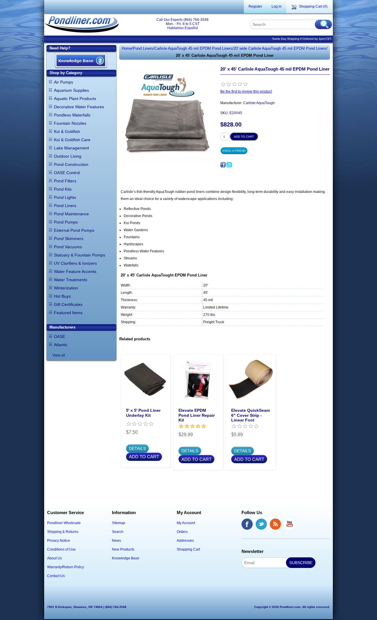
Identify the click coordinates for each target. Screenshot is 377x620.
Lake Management (71, 148)
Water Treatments (70, 279)
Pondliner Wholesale (64, 523)
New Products (123, 549)
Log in (277, 6)
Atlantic (60, 344)
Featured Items (68, 312)
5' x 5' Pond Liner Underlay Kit (143, 413)
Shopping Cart (188, 549)
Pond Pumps (66, 222)
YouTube (289, 524)
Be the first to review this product (246, 91)
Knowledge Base (125, 558)
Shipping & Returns (62, 532)
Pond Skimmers (68, 238)
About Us (54, 558)
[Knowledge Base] (81, 61)
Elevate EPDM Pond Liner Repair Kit (196, 415)
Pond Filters (65, 181)
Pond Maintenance (71, 213)
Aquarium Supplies (71, 90)
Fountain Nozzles (70, 123)
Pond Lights (65, 197)
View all (58, 355)
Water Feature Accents (75, 271)
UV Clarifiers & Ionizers (75, 263)
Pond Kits (63, 189)
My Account (186, 523)
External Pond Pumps (74, 230)
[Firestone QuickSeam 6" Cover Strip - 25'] (250, 379)
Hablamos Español (182, 28)
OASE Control (67, 172)
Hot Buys (62, 296)
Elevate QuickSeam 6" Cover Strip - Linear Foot (250, 415)
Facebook (247, 524)
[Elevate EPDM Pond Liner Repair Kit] (198, 379)
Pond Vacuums (68, 246)
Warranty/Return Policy (65, 567)
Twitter (261, 524)
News (116, 541)
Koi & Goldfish (67, 131)
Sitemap (118, 523)
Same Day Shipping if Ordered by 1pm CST (301, 38)
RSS (275, 524)
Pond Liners (65, 205)
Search (117, 532)
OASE (59, 336)
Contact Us (56, 576)
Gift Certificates (68, 304)
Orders (182, 532)
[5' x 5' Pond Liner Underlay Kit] (145, 379)
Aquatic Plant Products (75, 98)
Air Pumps (63, 82)
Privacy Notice (58, 541)
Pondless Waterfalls (72, 115)
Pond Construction (71, 164)
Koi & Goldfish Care (72, 139)
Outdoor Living (67, 156)
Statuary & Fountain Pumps (79, 255)
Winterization (66, 288)
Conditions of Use (61, 549)
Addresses (185, 541)
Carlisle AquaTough (259, 103)
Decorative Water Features (79, 106)
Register (255, 6)
